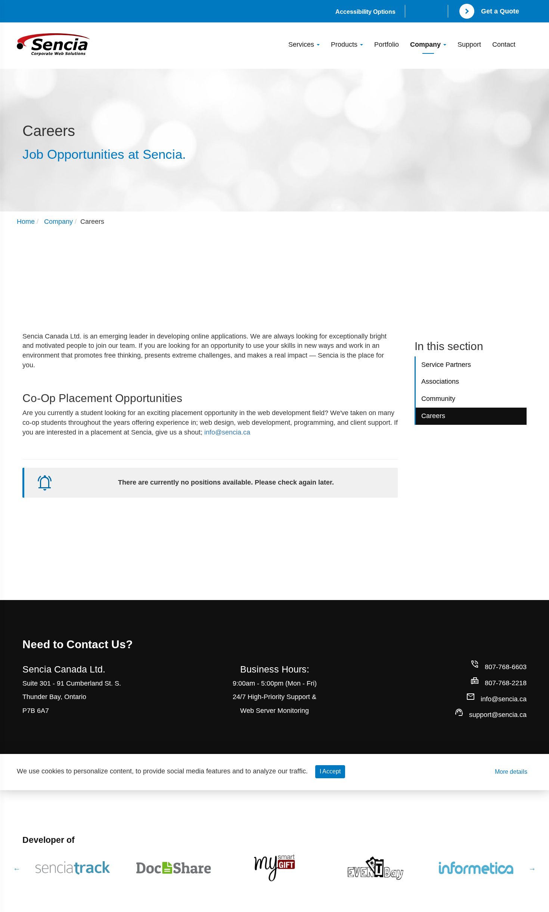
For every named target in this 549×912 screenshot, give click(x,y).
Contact (503, 44)
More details (511, 772)
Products (345, 44)
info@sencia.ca (227, 432)
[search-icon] (526, 39)
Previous (17, 868)
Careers (433, 416)
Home (26, 221)
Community (438, 398)
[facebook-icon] (416, 12)
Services (302, 44)
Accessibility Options (365, 12)
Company (426, 44)
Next (532, 868)
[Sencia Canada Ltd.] (53, 44)
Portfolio (386, 44)
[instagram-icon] (426, 12)
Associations (440, 381)
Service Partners (446, 364)
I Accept (330, 771)
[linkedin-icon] (437, 12)
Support (469, 44)
